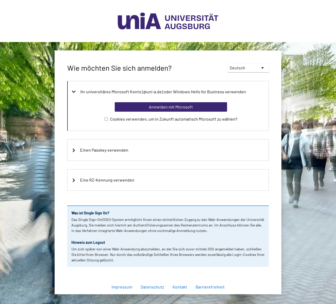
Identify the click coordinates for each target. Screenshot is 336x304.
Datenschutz (152, 286)
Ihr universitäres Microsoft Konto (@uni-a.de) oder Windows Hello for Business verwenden (163, 92)
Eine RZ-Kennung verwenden (107, 180)
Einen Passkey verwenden (104, 150)
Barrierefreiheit (210, 286)
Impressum (122, 286)
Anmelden (170, 297)
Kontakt (179, 286)
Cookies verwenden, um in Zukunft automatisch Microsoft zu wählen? (173, 118)
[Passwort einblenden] (257, 273)
